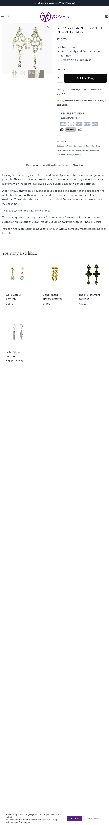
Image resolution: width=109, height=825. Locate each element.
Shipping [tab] (78, 165)
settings (26, 822)
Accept (74, 818)
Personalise (93, 818)
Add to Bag (85, 78)
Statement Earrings (65, 154)
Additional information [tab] (56, 165)
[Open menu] (2, 16)
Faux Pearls (94, 150)
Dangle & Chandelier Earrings (75, 150)
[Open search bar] (8, 16)
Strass (78, 154)
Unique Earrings (74, 146)
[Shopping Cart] (106, 16)
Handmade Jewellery (91, 146)
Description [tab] (32, 165)
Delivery (60, 90)
